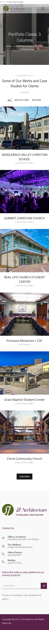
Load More (24, 476)
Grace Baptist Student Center (24, 399)
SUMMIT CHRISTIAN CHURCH (24, 218)
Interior (36, 99)
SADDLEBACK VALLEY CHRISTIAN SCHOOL (25, 157)
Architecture (22, 99)
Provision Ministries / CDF (24, 340)
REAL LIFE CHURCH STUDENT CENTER (24, 279)
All (9, 99)
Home (9, 46)
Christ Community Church (24, 458)
